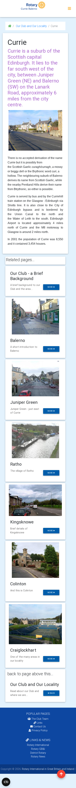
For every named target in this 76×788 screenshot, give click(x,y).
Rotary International (38, 745)
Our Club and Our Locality (31, 26)
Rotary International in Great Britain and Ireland (47, 769)
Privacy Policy (40, 730)
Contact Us (39, 726)
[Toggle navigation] (69, 8)
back (52, 693)
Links (39, 722)
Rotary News (38, 756)
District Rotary (38, 752)
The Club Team (39, 718)
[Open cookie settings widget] (6, 782)
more (50, 287)
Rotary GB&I (38, 748)
